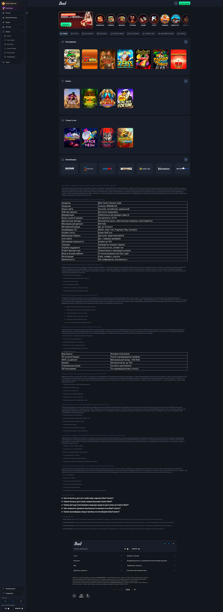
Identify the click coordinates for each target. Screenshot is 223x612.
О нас (75, 556)
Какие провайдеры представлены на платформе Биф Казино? (92, 512)
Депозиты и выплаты (80, 570)
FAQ (75, 565)
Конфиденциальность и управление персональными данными (147, 560)
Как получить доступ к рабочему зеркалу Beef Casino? (89, 498)
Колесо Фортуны (11, 3)
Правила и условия (133, 556)
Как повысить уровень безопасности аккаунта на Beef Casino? (92, 508)
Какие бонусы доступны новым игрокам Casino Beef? (88, 501)
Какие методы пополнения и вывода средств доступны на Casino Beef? (96, 505)
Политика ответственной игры (137, 570)
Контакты (77, 560)
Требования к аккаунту (134, 565)
